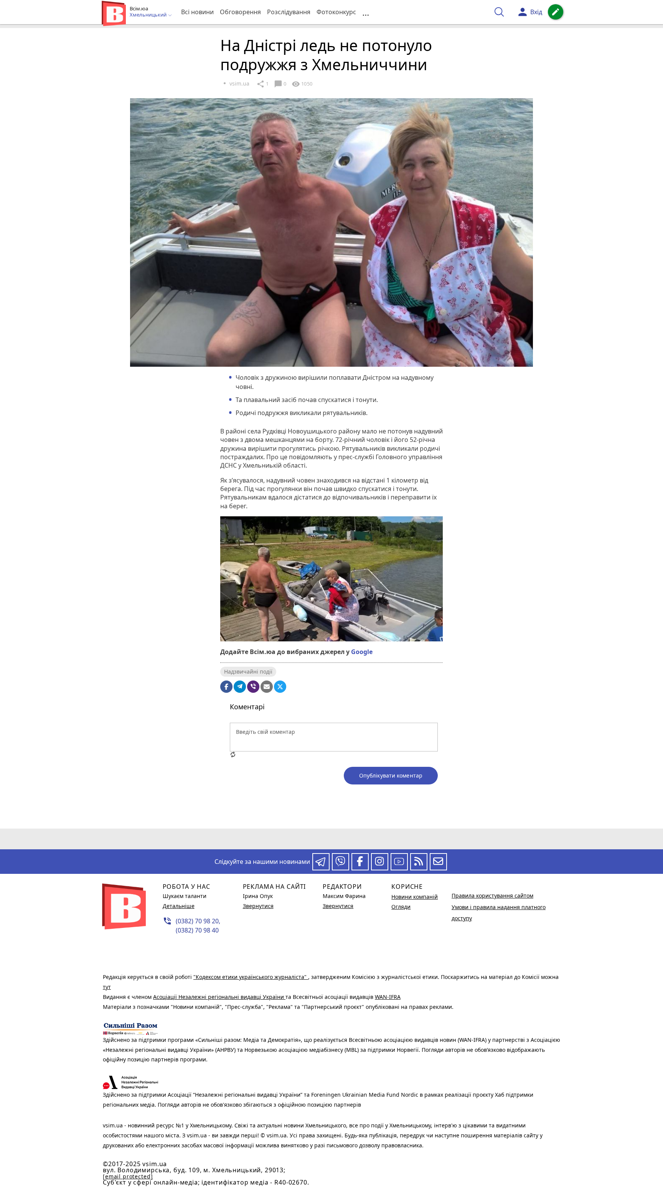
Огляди (401, 906)
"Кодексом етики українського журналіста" (250, 976)
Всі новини (197, 12)
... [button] (365, 12)
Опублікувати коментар (390, 775)
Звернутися (258, 906)
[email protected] (128, 1176)
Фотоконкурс (336, 12)
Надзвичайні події (248, 671)
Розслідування (288, 12)
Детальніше (179, 906)
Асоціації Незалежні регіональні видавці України (219, 996)
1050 (302, 84)
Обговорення (240, 12)
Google (362, 652)
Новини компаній (414, 896)
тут (107, 986)
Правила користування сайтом (492, 895)
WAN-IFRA (388, 996)
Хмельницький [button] (149, 15)
